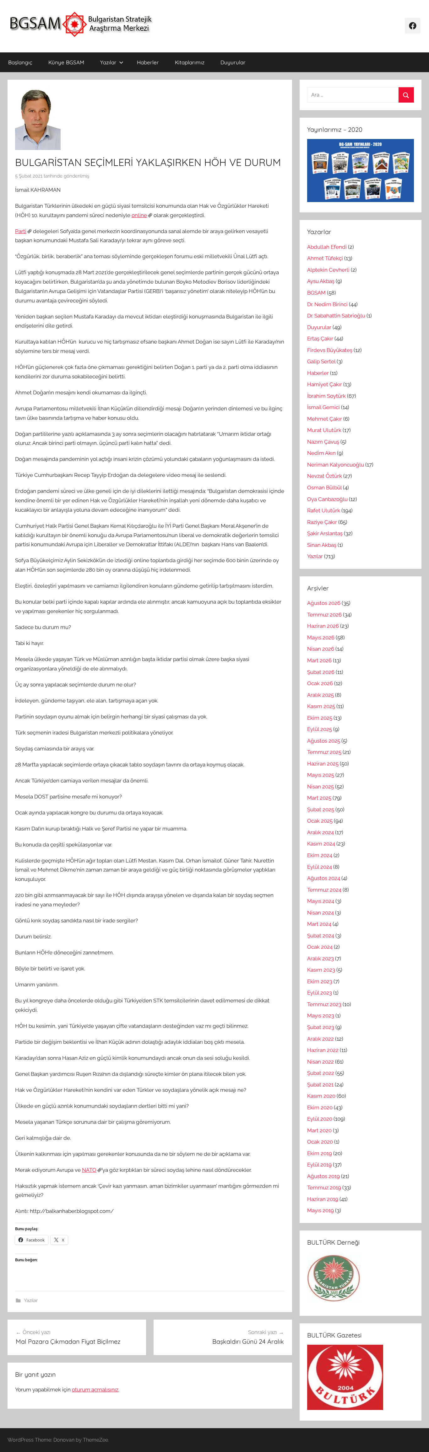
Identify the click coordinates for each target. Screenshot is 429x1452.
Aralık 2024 (320, 832)
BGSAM (316, 293)
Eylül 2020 (319, 1119)
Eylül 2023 (319, 993)
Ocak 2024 (320, 947)
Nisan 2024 (320, 913)
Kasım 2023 (321, 970)
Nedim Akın (321, 453)
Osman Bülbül (324, 487)
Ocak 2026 (320, 683)
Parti (20, 231)
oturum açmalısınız (95, 1389)
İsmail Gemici (323, 407)
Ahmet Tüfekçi (325, 258)
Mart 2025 (319, 798)
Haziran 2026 (323, 626)
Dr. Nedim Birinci (327, 304)
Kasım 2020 (321, 1096)
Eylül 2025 (319, 729)
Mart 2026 (319, 660)
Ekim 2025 (319, 718)
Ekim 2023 (319, 981)
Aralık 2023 (320, 958)
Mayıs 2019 (320, 1210)
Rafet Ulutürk (323, 510)
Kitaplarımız (189, 62)
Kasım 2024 (321, 844)
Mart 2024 (319, 924)
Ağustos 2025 (323, 741)
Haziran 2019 (322, 1199)
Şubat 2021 (320, 1084)
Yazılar (108, 62)
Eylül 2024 (319, 867)
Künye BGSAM (66, 62)
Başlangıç (20, 62)
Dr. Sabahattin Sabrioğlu (336, 315)
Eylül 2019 (319, 1164)
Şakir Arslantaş (325, 533)
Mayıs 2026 (320, 637)
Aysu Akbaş (320, 281)
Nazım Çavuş (323, 442)
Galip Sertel (321, 361)
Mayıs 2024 (320, 901)
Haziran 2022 (323, 1050)
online (139, 215)
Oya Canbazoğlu (327, 499)
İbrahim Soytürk (326, 396)
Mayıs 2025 (320, 775)
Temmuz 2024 (324, 890)
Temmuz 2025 (324, 752)
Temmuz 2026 (324, 614)
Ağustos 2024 (323, 878)
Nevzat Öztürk (324, 476)
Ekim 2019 (319, 1153)
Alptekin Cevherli (328, 270)
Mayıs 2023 (320, 1015)
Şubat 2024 (320, 935)
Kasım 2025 (321, 706)
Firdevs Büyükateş (329, 350)
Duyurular (233, 62)
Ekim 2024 (319, 855)
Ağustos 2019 (323, 1176)
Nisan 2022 (320, 1062)
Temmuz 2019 (324, 1187)
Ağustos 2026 (323, 603)
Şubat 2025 (320, 809)
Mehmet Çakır (324, 419)
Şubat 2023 (320, 1027)
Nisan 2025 (320, 786)
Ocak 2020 (320, 1142)
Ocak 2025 (320, 821)
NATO (89, 1170)
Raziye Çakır (322, 522)
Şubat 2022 (320, 1073)
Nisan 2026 (320, 649)
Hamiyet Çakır (324, 384)
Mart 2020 (319, 1130)
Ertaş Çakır (320, 338)
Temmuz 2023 (324, 1004)
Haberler (148, 62)
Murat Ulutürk (324, 430)
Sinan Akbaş (321, 545)
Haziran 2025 (323, 764)
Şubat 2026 (320, 672)
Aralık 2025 (320, 695)
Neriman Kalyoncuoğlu (335, 465)
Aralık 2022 (320, 1039)
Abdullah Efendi (327, 247)
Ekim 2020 (320, 1107)
